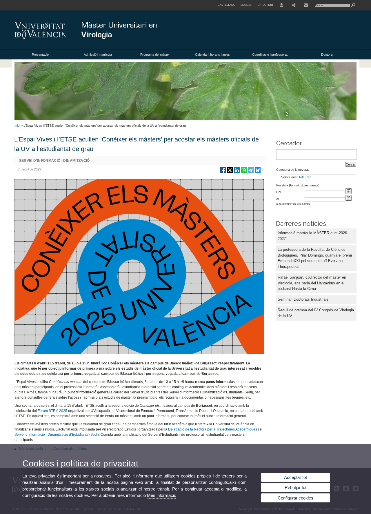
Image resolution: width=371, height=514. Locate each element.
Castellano (226, 4)
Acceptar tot (295, 477)
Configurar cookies (295, 497)
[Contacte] (306, 5)
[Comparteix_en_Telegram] (250, 172)
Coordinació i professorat (270, 54)
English (246, 4)
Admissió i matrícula (98, 54)
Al (277, 199)
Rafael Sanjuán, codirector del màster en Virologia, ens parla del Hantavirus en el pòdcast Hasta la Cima (312, 283)
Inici (17, 125)
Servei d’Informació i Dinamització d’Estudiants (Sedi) (56, 435)
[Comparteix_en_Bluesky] (257, 172)
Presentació (40, 54)
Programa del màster (155, 54)
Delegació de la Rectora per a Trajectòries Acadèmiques (212, 429)
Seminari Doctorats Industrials (303, 299)
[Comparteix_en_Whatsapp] (243, 172)
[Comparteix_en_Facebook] (222, 172)
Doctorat (327, 54)
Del (278, 192)
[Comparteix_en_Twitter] (229, 172)
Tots (302, 177)
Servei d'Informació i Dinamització (54, 161)
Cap (308, 177)
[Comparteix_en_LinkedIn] (236, 172)
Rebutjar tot (295, 487)
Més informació (161, 495)
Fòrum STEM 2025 (52, 411)
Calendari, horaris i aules (212, 54)
